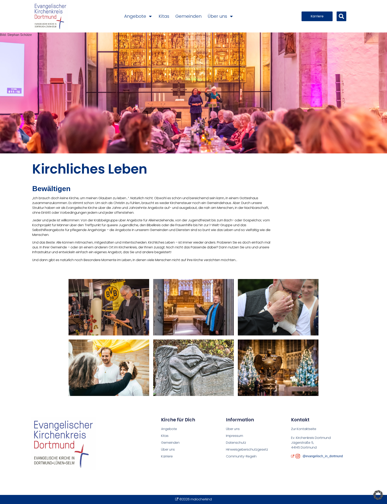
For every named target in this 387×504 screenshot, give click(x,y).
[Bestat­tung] (193, 367)
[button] (341, 16)
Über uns (217, 16)
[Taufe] (278, 307)
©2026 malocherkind (195, 499)
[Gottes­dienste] (109, 307)
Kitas (164, 16)
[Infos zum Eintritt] (193, 307)
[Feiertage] (278, 367)
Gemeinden (188, 16)
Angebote (135, 16)
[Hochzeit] (109, 367)
